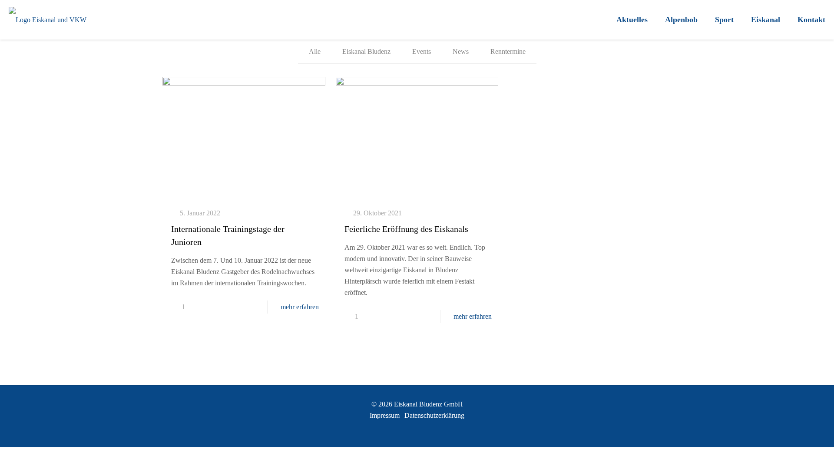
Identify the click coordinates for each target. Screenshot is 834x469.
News (461, 51)
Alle (315, 51)
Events (421, 51)
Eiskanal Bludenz (366, 51)
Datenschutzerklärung (434, 415)
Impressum (385, 415)
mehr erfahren (300, 306)
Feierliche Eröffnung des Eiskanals (406, 229)
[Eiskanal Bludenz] (47, 19)
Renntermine (508, 51)
